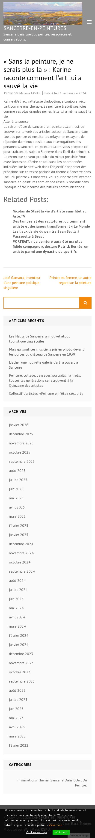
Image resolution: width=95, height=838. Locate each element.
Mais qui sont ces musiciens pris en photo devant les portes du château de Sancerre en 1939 (46, 351)
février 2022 (18, 745)
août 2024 (17, 580)
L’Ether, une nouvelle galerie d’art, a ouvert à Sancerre (43, 365)
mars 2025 (17, 516)
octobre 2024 (19, 562)
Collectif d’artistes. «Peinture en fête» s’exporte (46, 393)
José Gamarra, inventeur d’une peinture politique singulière (21, 282)
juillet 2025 (18, 479)
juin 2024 (16, 598)
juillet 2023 (18, 699)
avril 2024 (17, 617)
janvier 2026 (18, 424)
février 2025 (18, 525)
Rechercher (86, 303)
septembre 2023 (22, 681)
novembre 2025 (21, 443)
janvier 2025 (18, 534)
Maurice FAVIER (30, 93)
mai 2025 (16, 498)
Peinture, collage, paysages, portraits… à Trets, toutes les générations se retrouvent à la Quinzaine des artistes (45, 380)
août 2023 (17, 690)
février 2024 (18, 635)
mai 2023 (16, 718)
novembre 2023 (21, 663)
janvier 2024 (18, 644)
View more (55, 825)
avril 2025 (17, 507)
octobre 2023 (19, 672)
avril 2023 (17, 727)
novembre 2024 (21, 553)
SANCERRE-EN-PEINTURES (34, 28)
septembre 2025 (22, 461)
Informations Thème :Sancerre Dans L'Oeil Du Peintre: (51, 782)
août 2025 (17, 470)
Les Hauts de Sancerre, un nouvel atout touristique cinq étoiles (39, 338)
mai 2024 (16, 608)
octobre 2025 (19, 452)
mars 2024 (17, 626)
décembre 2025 (21, 434)
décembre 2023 (21, 653)
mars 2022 (17, 736)
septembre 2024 (22, 571)
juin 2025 (16, 489)
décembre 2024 (21, 543)
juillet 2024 (18, 589)
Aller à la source (16, 121)
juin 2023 (16, 708)
